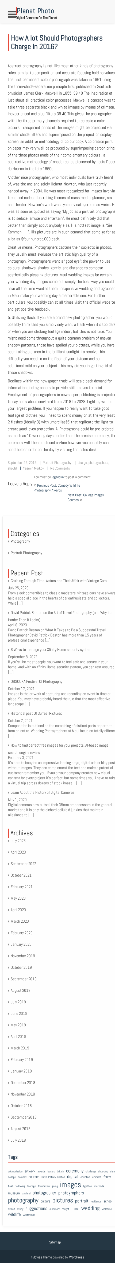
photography (23, 1200)
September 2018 (24, 1117)
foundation (44, 1186)
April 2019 (18, 1036)
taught (65, 1209)
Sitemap (55, 1242)
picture (45, 1201)
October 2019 (21, 967)
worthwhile (29, 1215)
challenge (91, 1171)
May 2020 (18, 898)
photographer (44, 1193)
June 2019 (19, 1013)
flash (10, 1186)
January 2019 (21, 1071)
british (60, 1171)
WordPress (76, 1257)
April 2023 (18, 852)
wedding (90, 1208)
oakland (26, 1193)
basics (51, 1171)
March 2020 (20, 921)
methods (99, 1186)
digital (72, 1176)
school (107, 1201)
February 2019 (22, 1059)
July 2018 (18, 1140)
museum (14, 1193)
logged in (58, 477)
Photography (20, 541)
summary (54, 1209)
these (75, 1208)
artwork (30, 1171)
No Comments (60, 468)
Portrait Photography (57, 462)
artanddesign (15, 1171)
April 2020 (18, 909)
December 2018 (23, 1082)
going (55, 1186)
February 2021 (22, 886)
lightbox (87, 1186)
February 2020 (22, 932)
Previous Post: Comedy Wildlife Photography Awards (57, 488)
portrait (82, 1201)
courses (34, 1176)
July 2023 (18, 840)
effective (85, 1177)
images (70, 1184)
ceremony (74, 1171)
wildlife (14, 1214)
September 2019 (24, 978)
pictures (62, 1200)
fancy (107, 1176)
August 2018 (20, 1128)
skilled (11, 1209)
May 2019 (18, 1024)
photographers (98, 462)
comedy (22, 1177)
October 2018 (21, 1105)
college (12, 1177)
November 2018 (23, 1094)
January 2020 (21, 944)
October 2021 (21, 875)
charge (82, 462)
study (20, 1209)
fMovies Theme (41, 1257)
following (20, 1186)
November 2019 (23, 955)
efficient (96, 1177)
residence (96, 1201)
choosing (103, 1171)
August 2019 (20, 990)
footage (31, 1186)
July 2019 (18, 1001)
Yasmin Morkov (33, 468)
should (12, 468)
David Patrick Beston (53, 1177)
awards (41, 1171)
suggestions (36, 1208)
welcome (107, 1209)
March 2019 (20, 1047)
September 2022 (23, 863)
